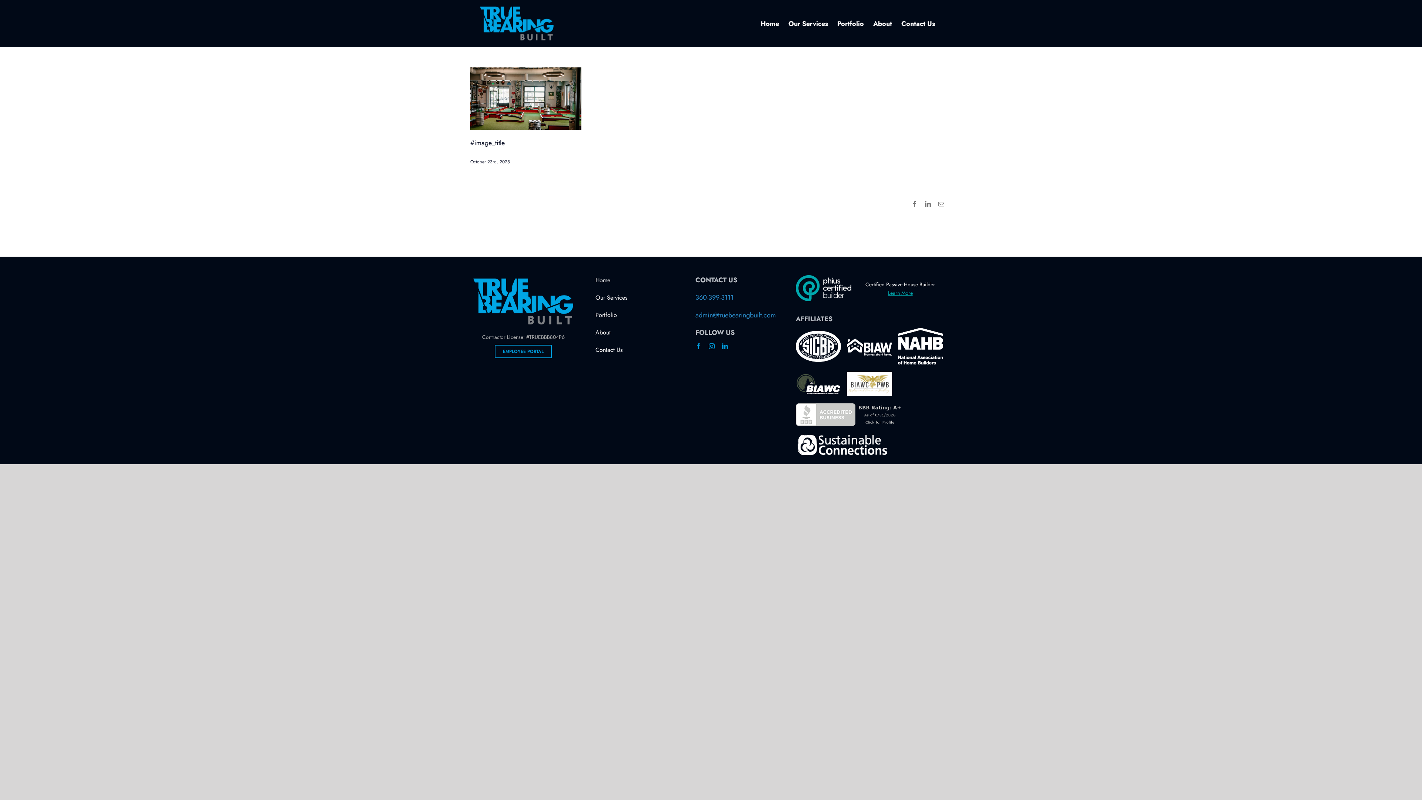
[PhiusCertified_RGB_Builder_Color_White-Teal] (823, 278)
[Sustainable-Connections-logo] (842, 436)
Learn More (900, 293)
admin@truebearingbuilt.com (735, 315)
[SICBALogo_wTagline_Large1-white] (818, 334)
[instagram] (712, 346)
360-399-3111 (714, 297)
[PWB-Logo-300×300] (869, 375)
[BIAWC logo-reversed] (818, 376)
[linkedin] (725, 346)
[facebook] (698, 346)
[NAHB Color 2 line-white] (920, 331)
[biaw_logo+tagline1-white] (869, 342)
